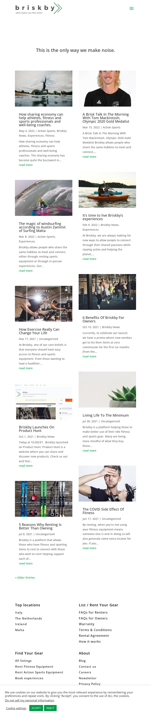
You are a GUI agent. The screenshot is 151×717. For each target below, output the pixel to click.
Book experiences (29, 678)
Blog (82, 661)
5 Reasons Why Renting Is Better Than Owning (40, 526)
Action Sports (46, 131)
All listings (23, 661)
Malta (19, 630)
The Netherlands (28, 618)
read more (26, 165)
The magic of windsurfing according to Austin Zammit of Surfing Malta (42, 227)
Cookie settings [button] (16, 708)
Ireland (21, 624)
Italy (18, 612)
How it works (90, 641)
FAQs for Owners (93, 618)
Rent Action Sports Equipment (39, 672)
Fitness (50, 135)
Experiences (36, 135)
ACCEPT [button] (36, 708)
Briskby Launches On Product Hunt (36, 429)
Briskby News (46, 436)
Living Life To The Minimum (106, 415)
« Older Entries (25, 577)
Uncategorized (48, 339)
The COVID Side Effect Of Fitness (103, 511)
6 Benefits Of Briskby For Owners (103, 319)
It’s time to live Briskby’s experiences (103, 217)
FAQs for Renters (93, 612)
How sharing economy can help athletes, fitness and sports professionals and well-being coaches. (41, 119)
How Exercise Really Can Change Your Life (39, 331)
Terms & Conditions (95, 630)
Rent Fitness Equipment (34, 666)
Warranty (87, 624)
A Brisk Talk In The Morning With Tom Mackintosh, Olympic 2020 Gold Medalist (106, 118)
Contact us (87, 666)
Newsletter (88, 678)
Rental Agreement (94, 635)
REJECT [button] (50, 708)
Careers (85, 672)
